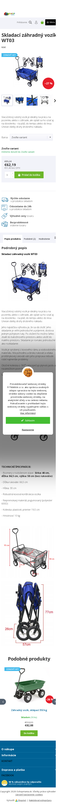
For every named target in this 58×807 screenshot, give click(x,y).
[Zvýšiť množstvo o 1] (12, 173)
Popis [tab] (7, 238)
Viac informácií (28, 413)
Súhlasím (30, 420)
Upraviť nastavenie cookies (29, 794)
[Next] (55, 702)
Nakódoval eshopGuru (40, 800)
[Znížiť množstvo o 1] (12, 176)
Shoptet (22, 800)
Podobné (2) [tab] (30, 238)
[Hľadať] (30, 22)
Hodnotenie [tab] (44, 238)
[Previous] (3, 702)
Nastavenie (28, 429)
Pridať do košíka (31, 175)
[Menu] (51, 22)
